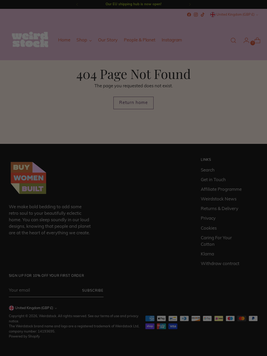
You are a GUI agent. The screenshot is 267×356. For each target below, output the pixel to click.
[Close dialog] (228, 139)
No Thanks (82, 232)
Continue (83, 215)
